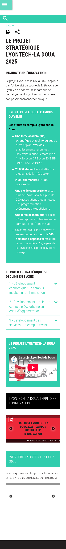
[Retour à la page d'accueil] (33, 7)
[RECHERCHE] (6, 19)
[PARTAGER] (18, 32)
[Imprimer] (9, 32)
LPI (8, 26)
